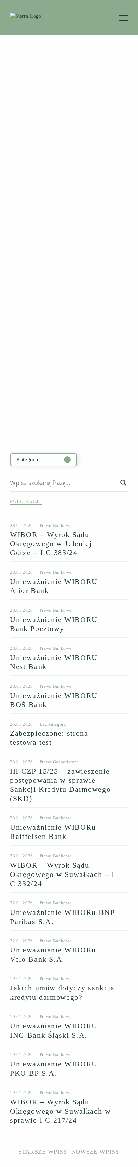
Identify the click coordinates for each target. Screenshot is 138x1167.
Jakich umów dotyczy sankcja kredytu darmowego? (62, 992)
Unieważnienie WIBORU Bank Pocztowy (54, 624)
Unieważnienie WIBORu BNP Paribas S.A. (62, 917)
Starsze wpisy (43, 1151)
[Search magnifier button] (123, 482)
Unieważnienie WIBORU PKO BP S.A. (54, 1068)
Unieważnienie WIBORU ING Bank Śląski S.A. (54, 1030)
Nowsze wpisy (95, 1151)
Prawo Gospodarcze (59, 761)
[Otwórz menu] (123, 17)
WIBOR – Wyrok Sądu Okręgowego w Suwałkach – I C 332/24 (62, 874)
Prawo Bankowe (56, 525)
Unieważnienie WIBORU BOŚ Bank (54, 700)
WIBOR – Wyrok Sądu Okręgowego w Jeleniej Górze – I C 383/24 (51, 543)
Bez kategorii (53, 724)
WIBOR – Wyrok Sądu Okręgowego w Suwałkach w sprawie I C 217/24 (60, 1111)
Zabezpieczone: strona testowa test (49, 737)
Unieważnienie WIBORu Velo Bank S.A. (53, 954)
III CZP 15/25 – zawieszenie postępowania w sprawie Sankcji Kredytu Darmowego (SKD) (60, 785)
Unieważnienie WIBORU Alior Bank (54, 586)
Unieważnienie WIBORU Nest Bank (54, 662)
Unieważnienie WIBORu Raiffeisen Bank (53, 832)
